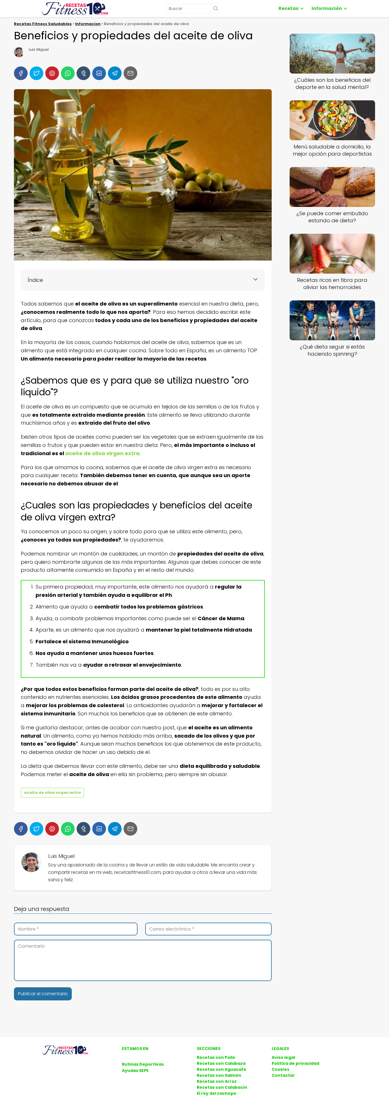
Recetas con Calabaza (221, 1063)
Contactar (283, 1075)
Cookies (280, 1069)
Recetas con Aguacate (221, 1069)
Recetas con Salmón (219, 1075)
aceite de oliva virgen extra (102, 453)
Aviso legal (283, 1057)
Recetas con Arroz (217, 1081)
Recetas (288, 8)
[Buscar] (216, 8)
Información (327, 8)
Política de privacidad (295, 1063)
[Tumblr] (83, 73)
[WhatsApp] (68, 73)
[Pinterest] (52, 73)
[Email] (130, 73)
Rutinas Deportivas (143, 1064)
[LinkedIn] (99, 73)
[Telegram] (115, 73)
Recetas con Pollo (216, 1057)
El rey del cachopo (216, 1093)
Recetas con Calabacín (222, 1087)
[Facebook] (21, 73)
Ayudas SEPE (135, 1070)
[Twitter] (36, 73)
